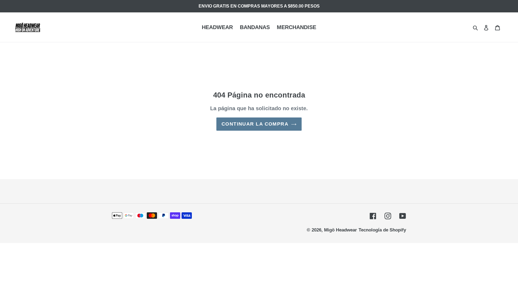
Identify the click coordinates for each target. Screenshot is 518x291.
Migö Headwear (340, 230)
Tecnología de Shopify (382, 230)
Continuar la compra (254, 124)
